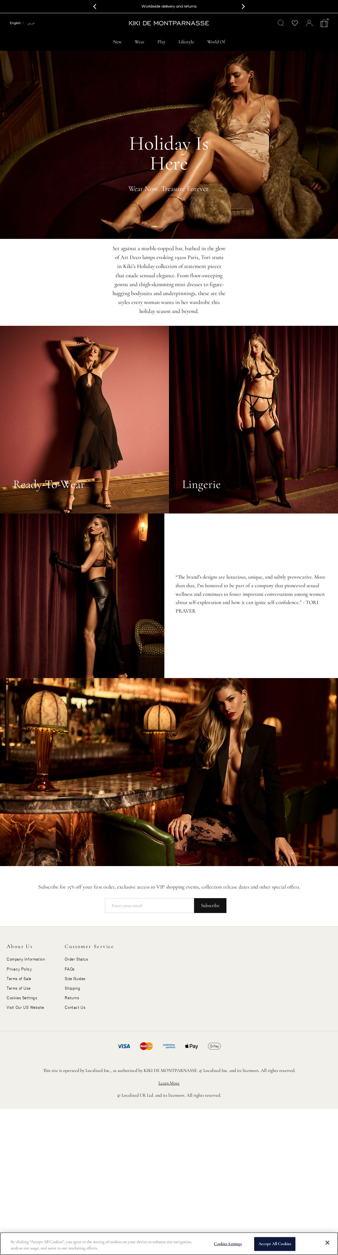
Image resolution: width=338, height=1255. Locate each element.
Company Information (26, 959)
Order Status (76, 959)
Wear (139, 42)
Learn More (169, 1083)
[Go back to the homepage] (169, 23)
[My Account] (309, 23)
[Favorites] (294, 23)
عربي (31, 23)
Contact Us (75, 1007)
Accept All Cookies (274, 1243)
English (15, 23)
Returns (72, 998)
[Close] (327, 1243)
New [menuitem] (117, 42)
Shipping (72, 988)
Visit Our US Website (25, 1007)
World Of (216, 42)
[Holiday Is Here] (169, 145)
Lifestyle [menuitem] (186, 42)
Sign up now (201, 6)
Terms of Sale (19, 978)
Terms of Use (18, 988)
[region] (169, 1243)
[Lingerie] (253, 420)
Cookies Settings (228, 1243)
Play (161, 42)
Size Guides (75, 978)
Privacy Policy (19, 969)
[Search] (281, 23)
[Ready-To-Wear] (84, 420)
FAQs (69, 969)
